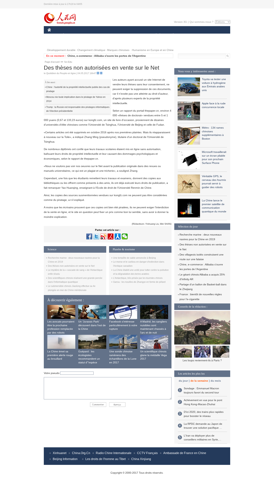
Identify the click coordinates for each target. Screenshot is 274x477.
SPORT (186, 35)
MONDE (87, 35)
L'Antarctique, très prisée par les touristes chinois (138, 278)
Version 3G (180, 21)
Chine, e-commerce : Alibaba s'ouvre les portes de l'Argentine (106, 55)
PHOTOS (55, 42)
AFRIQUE (103, 35)
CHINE (54, 35)
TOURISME (202, 35)
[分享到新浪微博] (103, 236)
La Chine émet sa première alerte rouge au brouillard (60, 355)
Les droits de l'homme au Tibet (105, 459)
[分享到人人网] (118, 236)
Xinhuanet (59, 453)
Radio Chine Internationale (113, 453)
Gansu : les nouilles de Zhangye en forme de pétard (139, 282)
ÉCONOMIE (70, 35)
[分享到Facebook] (89, 236)
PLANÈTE (171, 35)
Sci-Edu (68, 62)
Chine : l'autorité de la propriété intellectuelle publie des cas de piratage (78, 89)
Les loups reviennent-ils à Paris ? (202, 360)
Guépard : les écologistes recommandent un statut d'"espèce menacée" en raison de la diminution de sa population (92, 362)
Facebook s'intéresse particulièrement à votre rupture (123, 325)
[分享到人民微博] (111, 236)
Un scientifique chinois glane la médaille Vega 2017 (153, 355)
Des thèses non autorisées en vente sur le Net (71, 266)
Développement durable (61, 50)
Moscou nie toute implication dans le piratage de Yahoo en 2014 (75, 99)
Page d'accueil (52, 62)
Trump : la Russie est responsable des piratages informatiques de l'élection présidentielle (77, 109)
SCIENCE (120, 35)
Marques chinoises (118, 50)
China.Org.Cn (81, 453)
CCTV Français (147, 453)
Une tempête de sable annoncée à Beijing (134, 258)
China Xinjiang (141, 459)
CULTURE (137, 35)
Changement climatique (91, 50)
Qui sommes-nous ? (201, 21)
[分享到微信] (125, 236)
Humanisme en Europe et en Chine (153, 50)
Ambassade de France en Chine (184, 453)
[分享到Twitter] (96, 236)
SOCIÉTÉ (154, 35)
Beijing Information (65, 459)
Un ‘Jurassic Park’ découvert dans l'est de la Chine (92, 325)
